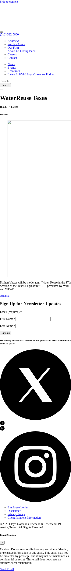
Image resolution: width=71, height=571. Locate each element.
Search (5, 85)
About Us (13, 51)
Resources (14, 71)
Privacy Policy (16, 514)
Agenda (4, 295)
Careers (12, 54)
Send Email (7, 569)
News (11, 64)
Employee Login (18, 507)
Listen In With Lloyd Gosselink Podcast (31, 74)
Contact (12, 57)
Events (12, 67)
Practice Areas (16, 44)
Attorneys (13, 40)
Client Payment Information (24, 517)
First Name (8, 318)
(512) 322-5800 (9, 34)
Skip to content (9, 1)
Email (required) (11, 311)
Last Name (7, 325)
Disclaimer (14, 510)
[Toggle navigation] (1, 32)
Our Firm (13, 47)
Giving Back (27, 51)
